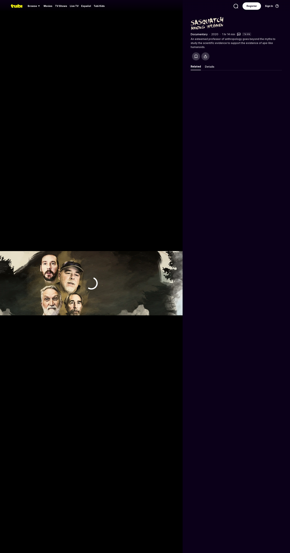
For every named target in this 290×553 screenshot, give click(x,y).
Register (252, 6)
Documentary (199, 34)
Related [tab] (196, 66)
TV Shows (61, 6)
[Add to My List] (196, 56)
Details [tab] (209, 66)
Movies (48, 6)
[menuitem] (34, 6)
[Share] (205, 56)
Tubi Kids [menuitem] (99, 6)
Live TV (74, 6)
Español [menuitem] (86, 6)
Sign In (269, 6)
